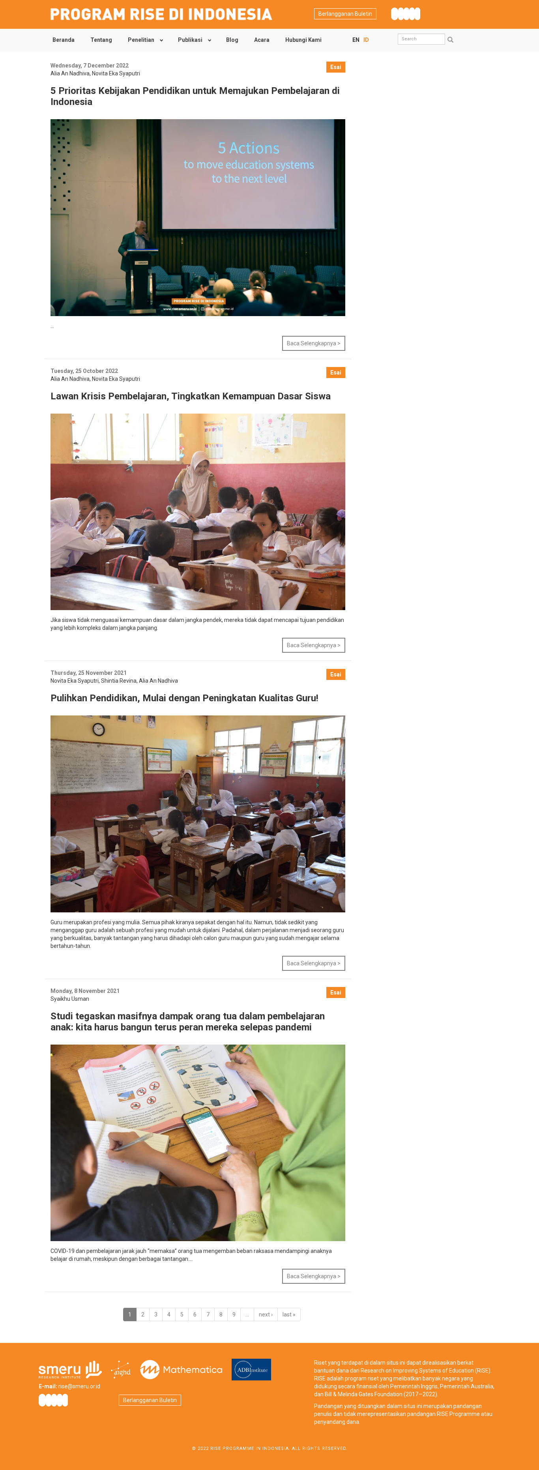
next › (266, 1314)
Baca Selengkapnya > (314, 343)
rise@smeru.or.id (79, 1386)
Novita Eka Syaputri (116, 73)
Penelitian (141, 40)
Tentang (101, 40)
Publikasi (190, 40)
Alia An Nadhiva (70, 73)
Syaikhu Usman (70, 999)
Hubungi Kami (303, 40)
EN (355, 40)
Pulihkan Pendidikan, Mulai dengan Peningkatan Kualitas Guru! (184, 698)
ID (366, 40)
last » (289, 1314)
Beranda (63, 40)
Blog (232, 40)
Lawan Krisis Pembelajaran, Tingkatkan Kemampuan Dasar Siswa (191, 396)
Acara (262, 40)
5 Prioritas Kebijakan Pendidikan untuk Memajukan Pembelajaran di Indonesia (195, 96)
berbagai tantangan (163, 1259)
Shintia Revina (119, 681)
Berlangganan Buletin (345, 14)
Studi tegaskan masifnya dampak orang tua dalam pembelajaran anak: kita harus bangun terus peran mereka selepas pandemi (188, 1022)
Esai (335, 67)
